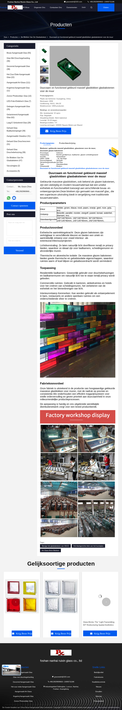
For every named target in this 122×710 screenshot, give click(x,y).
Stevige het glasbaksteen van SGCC (55, 546)
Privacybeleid (99, 701)
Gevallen (98, 691)
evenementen (72, 7)
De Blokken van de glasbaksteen (33, 37)
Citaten (106, 7)
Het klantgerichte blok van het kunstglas (88, 546)
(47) (15, 159)
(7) (19, 101)
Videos (15, 7)
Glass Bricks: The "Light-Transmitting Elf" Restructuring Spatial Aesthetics (59, 623)
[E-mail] (14, 197)
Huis (5, 37)
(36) (18, 59)
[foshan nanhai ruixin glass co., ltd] (61, 652)
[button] (44, 83)
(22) (18, 75)
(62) (18, 116)
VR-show (25, 7)
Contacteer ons (56, 7)
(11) (18, 89)
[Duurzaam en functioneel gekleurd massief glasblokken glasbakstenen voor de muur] (70, 66)
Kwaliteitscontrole (98, 682)
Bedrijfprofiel (98, 672)
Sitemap (99, 696)
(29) (19, 123)
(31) (18, 136)
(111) (18, 83)
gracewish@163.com (74, 2)
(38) (18, 67)
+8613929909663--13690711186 (101, 2)
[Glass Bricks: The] (61, 596)
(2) (13, 166)
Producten (14, 37)
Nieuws (98, 687)
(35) (18, 107)
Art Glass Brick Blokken (50, 550)
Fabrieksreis (98, 677)
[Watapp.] (8, 198)
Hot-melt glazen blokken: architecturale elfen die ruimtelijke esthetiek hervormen (99, 623)
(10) (19, 96)
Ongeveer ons (39, 7)
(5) (13, 171)
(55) (19, 53)
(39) (16, 129)
